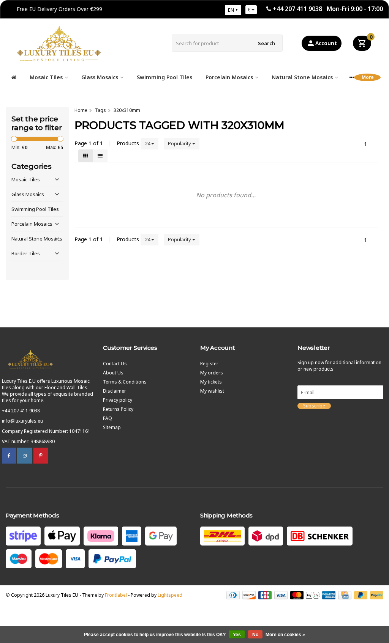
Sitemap (112, 427)
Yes (237, 634)
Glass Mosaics (99, 77)
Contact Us (115, 363)
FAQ (107, 418)
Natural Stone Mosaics (302, 77)
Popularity (180, 143)
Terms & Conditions (125, 382)
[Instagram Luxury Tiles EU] (24, 455)
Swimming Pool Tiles (164, 77)
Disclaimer (114, 391)
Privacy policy (117, 400)
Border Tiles (25, 253)
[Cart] (362, 43)
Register (209, 363)
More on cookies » (285, 634)
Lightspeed (170, 595)
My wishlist (212, 391)
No (255, 634)
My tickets (211, 382)
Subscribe (314, 406)
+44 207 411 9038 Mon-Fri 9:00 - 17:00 (328, 9)
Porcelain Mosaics (229, 77)
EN (231, 9)
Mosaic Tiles (46, 77)
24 (148, 143)
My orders (211, 372)
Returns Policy (118, 409)
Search (266, 43)
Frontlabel (116, 595)
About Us (113, 372)
